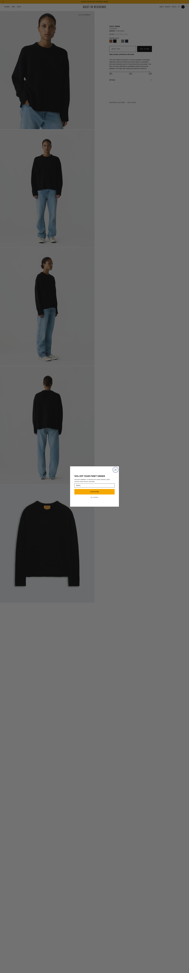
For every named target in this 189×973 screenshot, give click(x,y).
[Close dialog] (115, 469)
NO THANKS (94, 497)
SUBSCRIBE (94, 492)
